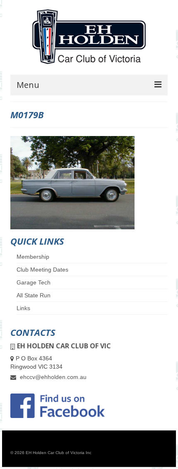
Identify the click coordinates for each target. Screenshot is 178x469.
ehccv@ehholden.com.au (52, 377)
